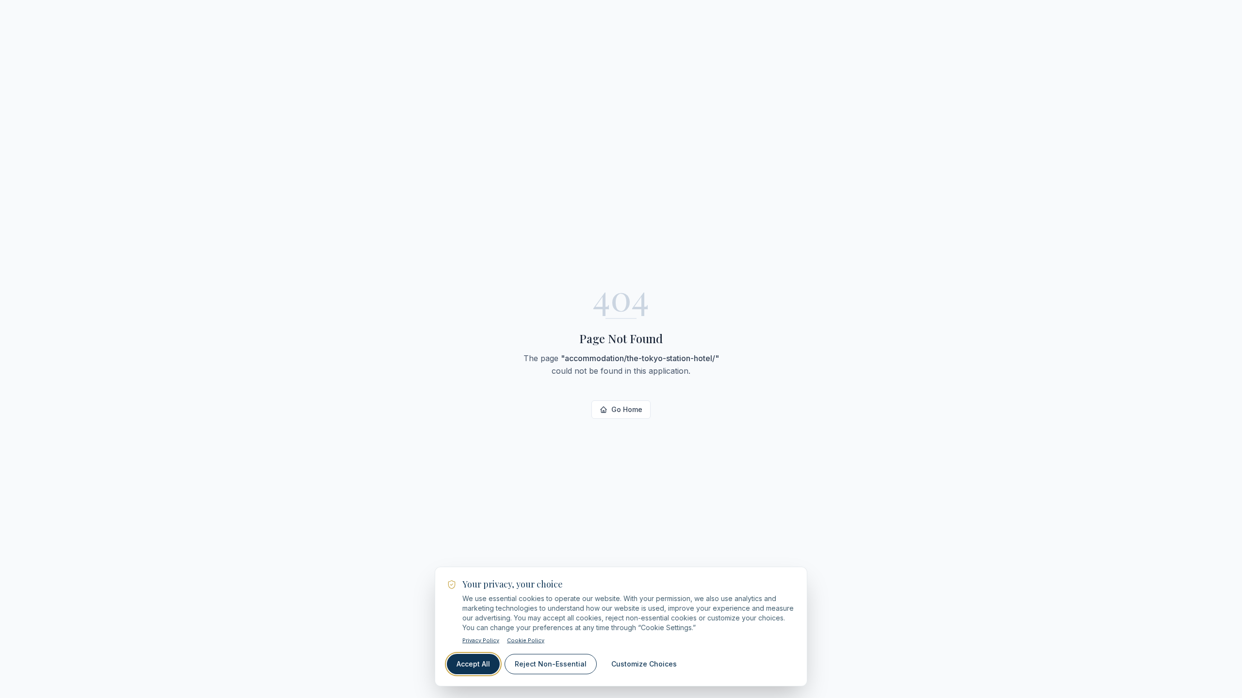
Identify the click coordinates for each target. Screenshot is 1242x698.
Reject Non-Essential (551, 664)
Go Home (626, 409)
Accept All (473, 664)
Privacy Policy (480, 640)
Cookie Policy (525, 640)
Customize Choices (644, 664)
